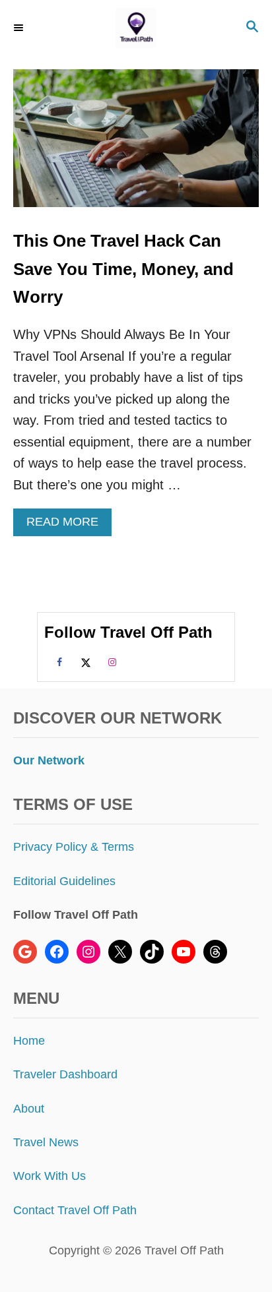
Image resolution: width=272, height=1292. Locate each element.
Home (29, 1040)
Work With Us (49, 1176)
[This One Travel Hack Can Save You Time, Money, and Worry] (136, 144)
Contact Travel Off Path (75, 1210)
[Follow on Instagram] (110, 661)
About (28, 1108)
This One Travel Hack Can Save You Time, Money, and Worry (123, 269)
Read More (67, 525)
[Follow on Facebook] (57, 661)
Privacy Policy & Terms (73, 846)
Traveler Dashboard (65, 1074)
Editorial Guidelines (64, 881)
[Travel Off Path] (136, 28)
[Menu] (20, 28)
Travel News (46, 1142)
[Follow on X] (84, 661)
